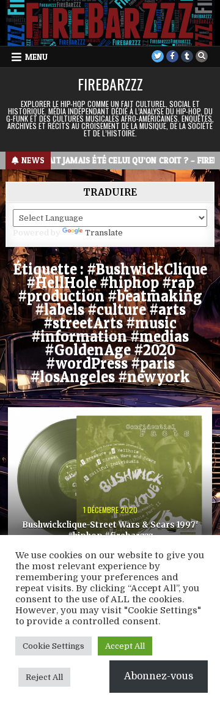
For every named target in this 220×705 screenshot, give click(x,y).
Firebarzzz (110, 84)
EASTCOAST (110, 428)
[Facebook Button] (172, 56)
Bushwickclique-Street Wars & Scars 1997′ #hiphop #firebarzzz (110, 530)
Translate (104, 232)
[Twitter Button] (158, 56)
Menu (36, 57)
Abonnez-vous (158, 676)
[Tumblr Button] (187, 56)
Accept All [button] (125, 646)
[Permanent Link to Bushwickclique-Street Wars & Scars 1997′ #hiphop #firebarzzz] (110, 477)
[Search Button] (202, 56)
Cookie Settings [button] (53, 646)
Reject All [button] (44, 677)
